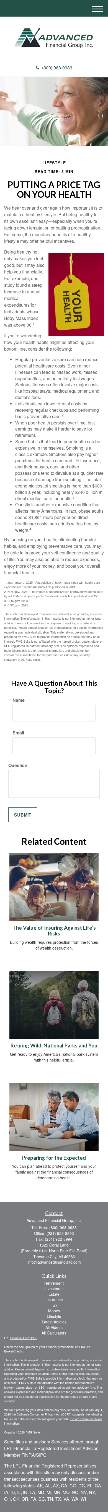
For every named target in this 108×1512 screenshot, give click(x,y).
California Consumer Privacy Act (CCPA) (44, 1414)
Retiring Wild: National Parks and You (54, 1045)
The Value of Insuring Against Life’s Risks (54, 931)
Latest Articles (54, 1322)
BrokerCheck (13, 1351)
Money (54, 1310)
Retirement (54, 1283)
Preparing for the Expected (54, 1158)
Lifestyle (54, 1316)
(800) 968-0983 (57, 67)
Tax (54, 1305)
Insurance (54, 1299)
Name (18, 700)
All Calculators (54, 1333)
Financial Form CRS (23, 1338)
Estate (54, 1294)
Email (18, 733)
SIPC (41, 1455)
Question (17, 765)
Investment (54, 1288)
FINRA (28, 1455)
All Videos (54, 1327)
